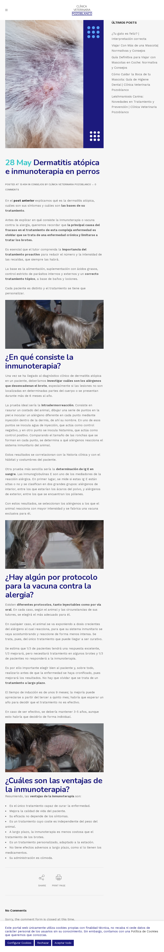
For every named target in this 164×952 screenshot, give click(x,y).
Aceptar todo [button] (63, 942)
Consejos (37, 184)
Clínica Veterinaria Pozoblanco (70, 184)
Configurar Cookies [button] (19, 942)
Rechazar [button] (43, 942)
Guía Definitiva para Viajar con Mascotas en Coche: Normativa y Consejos (134, 62)
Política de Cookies (144, 931)
